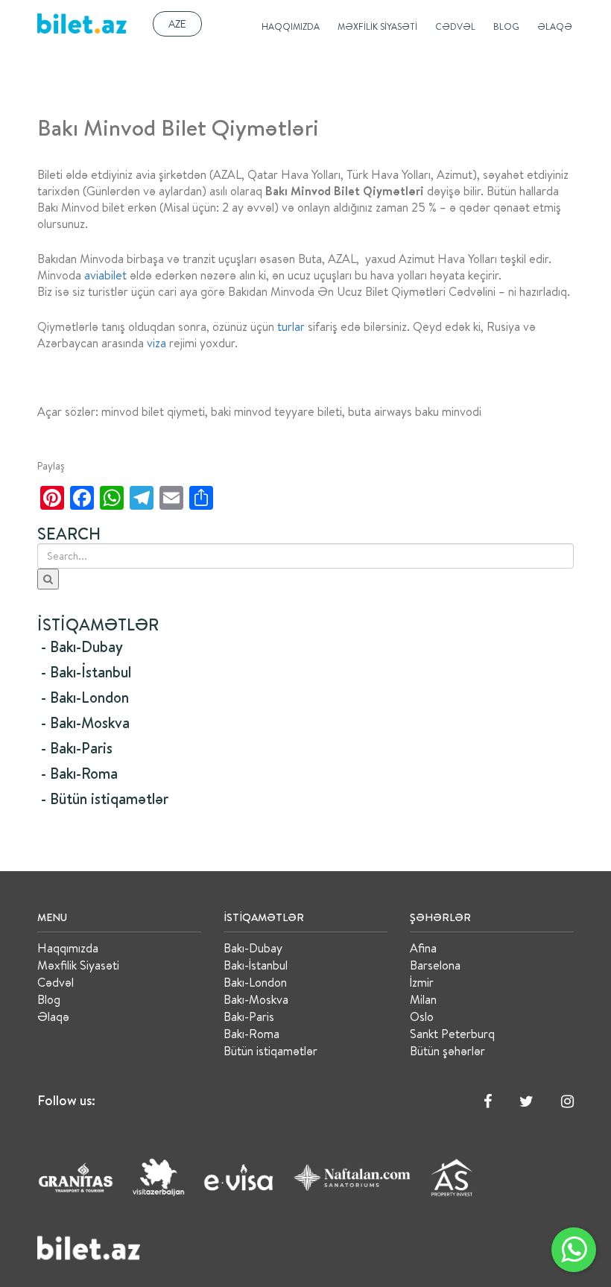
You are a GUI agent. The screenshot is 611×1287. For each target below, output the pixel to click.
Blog (506, 26)
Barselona (435, 965)
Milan (423, 999)
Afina (423, 948)
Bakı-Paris (249, 1016)
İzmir (422, 982)
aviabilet (105, 275)
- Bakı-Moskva (85, 722)
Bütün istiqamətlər (270, 1051)
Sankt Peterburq (452, 1033)
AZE (177, 23)
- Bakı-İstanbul (86, 672)
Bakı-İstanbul (256, 965)
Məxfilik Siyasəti (377, 26)
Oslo (422, 1016)
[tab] (305, 647)
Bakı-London (255, 982)
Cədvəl (455, 26)
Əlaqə (554, 26)
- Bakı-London (85, 697)
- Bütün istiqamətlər (104, 798)
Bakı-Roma (251, 1033)
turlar (291, 326)
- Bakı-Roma (79, 773)
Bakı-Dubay (253, 948)
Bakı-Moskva (256, 999)
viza (156, 343)
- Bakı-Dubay (82, 646)
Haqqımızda (291, 26)
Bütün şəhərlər (447, 1051)
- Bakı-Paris (77, 748)
